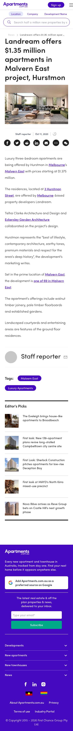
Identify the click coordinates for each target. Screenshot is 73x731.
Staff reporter (41, 356)
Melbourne (57, 164)
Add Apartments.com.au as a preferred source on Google (34, 583)
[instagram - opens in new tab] (43, 684)
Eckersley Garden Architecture (27, 219)
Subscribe (36, 625)
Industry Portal (44, 711)
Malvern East (14, 171)
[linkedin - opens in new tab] (34, 684)
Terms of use (22, 711)
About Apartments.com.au (27, 702)
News (11, 34)
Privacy (54, 702)
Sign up (56, 5)
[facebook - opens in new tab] (25, 684)
